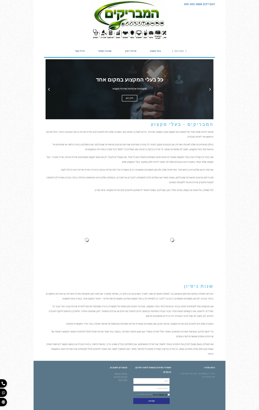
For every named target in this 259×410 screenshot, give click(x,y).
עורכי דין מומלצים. (206, 373)
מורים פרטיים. (208, 376)
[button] (210, 89)
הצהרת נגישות (120, 373)
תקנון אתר (122, 380)
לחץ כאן (129, 98)
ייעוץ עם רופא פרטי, (189, 373)
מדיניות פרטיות (120, 376)
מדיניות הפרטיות (144, 395)
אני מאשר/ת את (152, 395)
